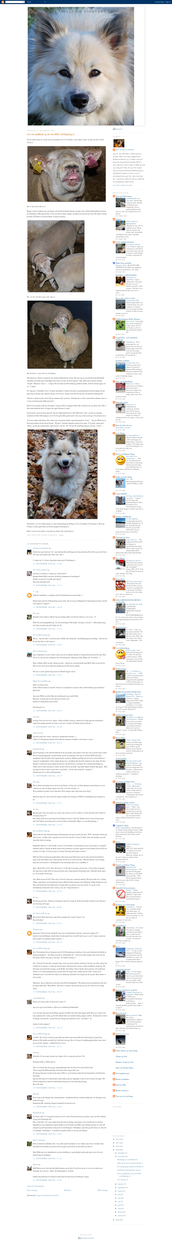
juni (119, 1198)
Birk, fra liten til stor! (124, 425)
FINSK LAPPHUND (123, 516)
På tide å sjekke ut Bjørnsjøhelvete (131, 222)
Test (127, 479)
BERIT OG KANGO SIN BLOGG (128, 692)
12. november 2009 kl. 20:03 (47, 710)
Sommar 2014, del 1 (133, 363)
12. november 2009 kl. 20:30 (47, 727)
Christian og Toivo (123, 537)
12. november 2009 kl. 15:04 (47, 563)
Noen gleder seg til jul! (123, 427)
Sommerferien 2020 (132, 300)
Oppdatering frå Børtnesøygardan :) (132, 868)
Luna (35, 716)
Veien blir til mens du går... (126, 888)
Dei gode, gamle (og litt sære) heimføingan (133, 762)
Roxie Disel (120, 579)
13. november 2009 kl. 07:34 (47, 923)
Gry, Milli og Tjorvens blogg (86, 11)
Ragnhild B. (37, 749)
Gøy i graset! (130, 321)
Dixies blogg (120, 737)
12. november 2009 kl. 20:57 (47, 775)
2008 (118, 1220)
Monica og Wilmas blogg (125, 865)
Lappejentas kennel (123, 969)
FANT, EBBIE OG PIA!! (125, 242)
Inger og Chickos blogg (124, 1067)
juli (119, 1194)
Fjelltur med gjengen (133, 844)
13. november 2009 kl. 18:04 (47, 1106)
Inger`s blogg (38, 1140)
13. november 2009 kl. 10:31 (47, 1046)
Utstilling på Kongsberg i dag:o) (129, 1170)
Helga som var (131, 404)
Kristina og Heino (122, 360)
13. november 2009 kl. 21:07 (47, 1134)
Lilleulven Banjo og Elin (125, 802)
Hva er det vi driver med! (125, 298)
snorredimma (37, 998)
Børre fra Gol (121, 1013)
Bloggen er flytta (121, 265)
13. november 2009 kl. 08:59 (47, 992)
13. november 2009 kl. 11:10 (47, 1088)
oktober (121, 1184)
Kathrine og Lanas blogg (125, 904)
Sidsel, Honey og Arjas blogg (126, 1050)
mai (119, 1201)
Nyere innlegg (32, 1190)
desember (121, 1153)
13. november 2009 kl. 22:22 (47, 1158)
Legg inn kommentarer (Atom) (47, 1195)
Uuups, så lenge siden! (133, 740)
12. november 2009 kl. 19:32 (47, 675)
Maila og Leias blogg (124, 477)
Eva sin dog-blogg (122, 648)
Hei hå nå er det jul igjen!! (134, 581)
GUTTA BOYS (121, 758)
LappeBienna (121, 925)
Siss (34, 809)
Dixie (35, 613)
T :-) (34, 591)
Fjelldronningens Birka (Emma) (128, 319)
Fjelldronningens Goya (124, 715)
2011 (118, 1143)
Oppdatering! (130, 342)
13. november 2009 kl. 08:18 (47, 942)
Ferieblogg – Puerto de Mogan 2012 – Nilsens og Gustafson (134, 696)
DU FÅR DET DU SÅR (134, 604)
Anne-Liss (36, 733)
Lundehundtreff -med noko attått (133, 199)
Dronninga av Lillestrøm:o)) (127, 1159)
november (122, 1156)
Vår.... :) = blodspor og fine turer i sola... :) (133, 672)
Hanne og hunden (122, 1079)
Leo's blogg (120, 433)
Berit (35, 1094)
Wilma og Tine (121, 1056)
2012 (118, 1139)
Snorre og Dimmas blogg (125, 454)
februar (120, 1212)
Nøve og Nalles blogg (124, 196)
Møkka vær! (130, 384)
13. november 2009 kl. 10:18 (47, 1027)
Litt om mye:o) (122, 1179)
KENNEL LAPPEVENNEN (126, 275)
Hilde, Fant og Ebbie (40, 681)
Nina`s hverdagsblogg (124, 381)
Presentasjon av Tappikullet (131, 278)
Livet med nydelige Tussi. (125, 781)
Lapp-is (118, 219)
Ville (35, 1052)
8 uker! (128, 971)
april (120, 1205)
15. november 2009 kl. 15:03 (47, 1180)
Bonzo (118, 842)
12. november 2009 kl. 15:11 (47, 585)
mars (120, 1208)
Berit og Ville (121, 1084)
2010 (118, 1146)
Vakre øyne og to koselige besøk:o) (130, 1163)
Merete (35, 1164)
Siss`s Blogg (120, 558)
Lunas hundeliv (121, 493)
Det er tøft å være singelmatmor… (131, 457)
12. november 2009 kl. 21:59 (47, 824)
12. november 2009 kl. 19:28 (47, 645)
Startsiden (67, 1190)
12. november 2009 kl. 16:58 (47, 607)
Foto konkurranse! (123, 1073)
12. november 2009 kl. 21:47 (47, 803)
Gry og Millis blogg (40, 635)
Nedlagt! (129, 890)
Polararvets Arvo (122, 1034)
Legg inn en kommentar (35, 1186)
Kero (118, 946)
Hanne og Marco (122, 1090)
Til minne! (129, 629)
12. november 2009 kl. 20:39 (47, 743)
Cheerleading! (130, 928)
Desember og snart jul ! (133, 560)
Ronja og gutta (131, 650)
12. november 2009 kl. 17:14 (47, 629)
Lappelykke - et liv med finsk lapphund (126, 338)
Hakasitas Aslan (122, 402)
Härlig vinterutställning (123, 828)
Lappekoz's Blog (122, 825)
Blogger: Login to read (124, 1062)
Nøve (35, 782)
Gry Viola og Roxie (40, 569)
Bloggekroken (121, 627)
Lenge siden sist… (132, 539)
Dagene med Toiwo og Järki (126, 990)
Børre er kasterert (131, 1015)
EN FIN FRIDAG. (132, 519)
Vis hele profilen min (122, 185)
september (122, 1187)
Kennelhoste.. (130, 907)
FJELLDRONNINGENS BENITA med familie (128, 601)
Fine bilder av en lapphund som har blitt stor (134, 718)
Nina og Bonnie (38, 651)
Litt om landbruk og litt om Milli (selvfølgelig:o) (50, 134)
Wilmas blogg (121, 669)
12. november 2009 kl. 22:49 (47, 891)
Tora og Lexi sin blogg (124, 1096)
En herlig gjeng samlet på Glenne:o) (130, 1166)
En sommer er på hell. (133, 244)
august (120, 1191)
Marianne (36, 929)
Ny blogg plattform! (132, 435)
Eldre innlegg (103, 1190)
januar (120, 1215)
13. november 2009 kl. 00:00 (47, 907)
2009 (118, 1150)
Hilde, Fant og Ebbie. (124, 263)
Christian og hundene (41, 548)
